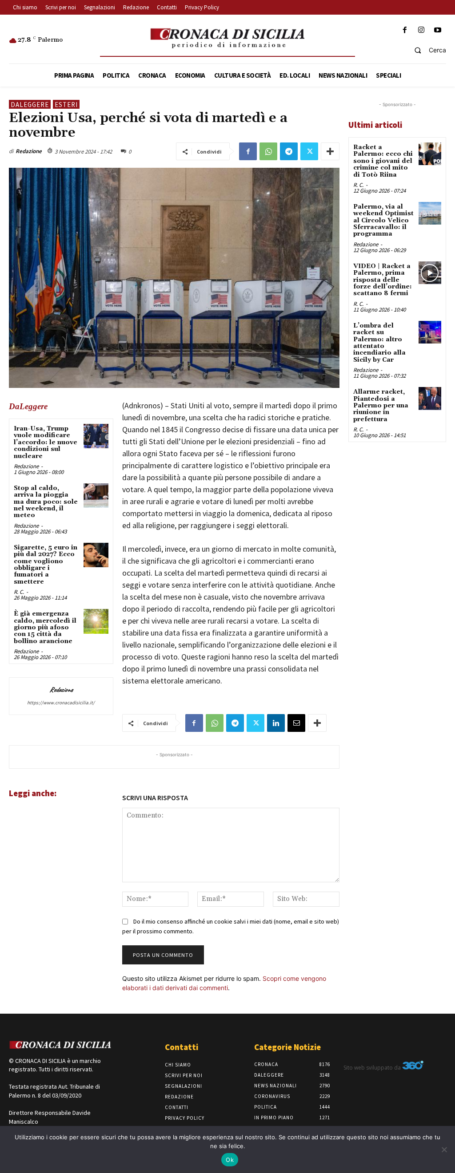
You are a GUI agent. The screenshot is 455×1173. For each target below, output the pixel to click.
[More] (330, 151)
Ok (230, 1159)
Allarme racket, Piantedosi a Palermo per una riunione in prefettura (380, 405)
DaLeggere (30, 104)
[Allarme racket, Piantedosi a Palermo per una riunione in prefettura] (430, 398)
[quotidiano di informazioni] (227, 38)
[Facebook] (405, 30)
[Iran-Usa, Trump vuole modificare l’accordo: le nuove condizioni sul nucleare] (96, 436)
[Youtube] (438, 30)
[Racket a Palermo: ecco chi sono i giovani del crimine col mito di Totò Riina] (430, 153)
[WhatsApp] (268, 151)
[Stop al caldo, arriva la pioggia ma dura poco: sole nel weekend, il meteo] (96, 495)
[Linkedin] (276, 723)
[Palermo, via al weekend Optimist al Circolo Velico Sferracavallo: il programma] (430, 213)
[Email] (296, 723)
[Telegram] (289, 151)
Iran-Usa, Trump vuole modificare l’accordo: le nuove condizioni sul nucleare (45, 442)
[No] (443, 1149)
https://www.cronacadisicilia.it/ (61, 702)
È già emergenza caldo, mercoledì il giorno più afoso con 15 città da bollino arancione (45, 627)
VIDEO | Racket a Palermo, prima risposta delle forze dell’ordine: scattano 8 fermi (382, 280)
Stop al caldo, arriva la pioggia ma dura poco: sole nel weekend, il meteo (46, 502)
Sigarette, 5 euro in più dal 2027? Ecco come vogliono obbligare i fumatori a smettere (45, 565)
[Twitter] (309, 151)
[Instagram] (421, 30)
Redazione (29, 151)
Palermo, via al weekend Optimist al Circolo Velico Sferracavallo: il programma (383, 220)
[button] (426, 50)
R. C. (19, 592)
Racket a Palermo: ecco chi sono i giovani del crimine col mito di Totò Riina (383, 161)
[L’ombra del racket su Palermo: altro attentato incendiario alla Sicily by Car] (430, 332)
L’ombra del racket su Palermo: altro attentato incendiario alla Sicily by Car (379, 343)
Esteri (66, 104)
